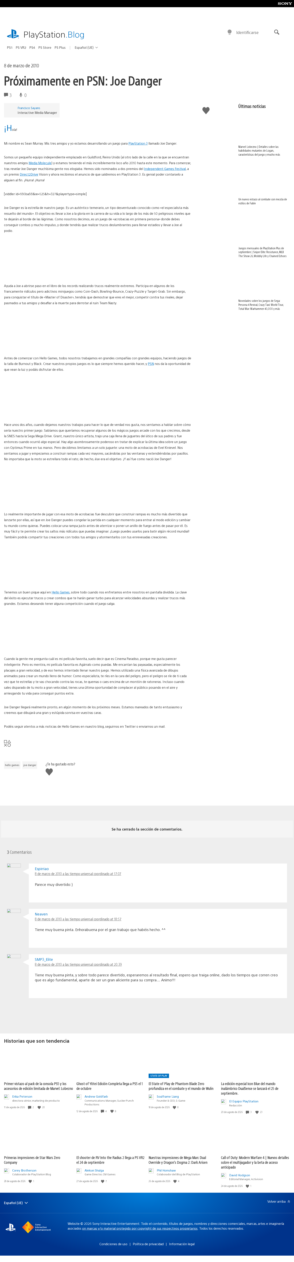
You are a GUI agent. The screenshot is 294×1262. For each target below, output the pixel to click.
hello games (12, 765)
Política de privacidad (148, 1244)
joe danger (29, 765)
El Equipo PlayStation (243, 1101)
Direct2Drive (29, 174)
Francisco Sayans (29, 108)
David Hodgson (239, 1175)
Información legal (182, 1244)
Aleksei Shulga (94, 1170)
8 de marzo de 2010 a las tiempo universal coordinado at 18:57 (78, 919)
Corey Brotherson (24, 1170)
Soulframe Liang (168, 1096)
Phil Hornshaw (166, 1170)
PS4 (32, 47)
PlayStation (54, 34)
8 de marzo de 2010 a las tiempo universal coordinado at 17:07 (78, 873)
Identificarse (247, 32)
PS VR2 (21, 47)
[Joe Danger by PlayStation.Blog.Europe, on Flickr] (35, 272)
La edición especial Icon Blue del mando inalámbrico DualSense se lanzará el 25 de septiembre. (249, 1088)
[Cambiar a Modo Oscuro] (229, 32)
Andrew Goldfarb (96, 1096)
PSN (151, 364)
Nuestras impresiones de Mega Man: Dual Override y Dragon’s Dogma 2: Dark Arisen (178, 1160)
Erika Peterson (22, 1096)
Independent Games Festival (165, 169)
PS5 (10, 47)
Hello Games (61, 592)
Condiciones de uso (113, 1244)
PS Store (44, 47)
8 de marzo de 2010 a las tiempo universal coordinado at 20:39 (78, 964)
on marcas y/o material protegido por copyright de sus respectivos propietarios (140, 1228)
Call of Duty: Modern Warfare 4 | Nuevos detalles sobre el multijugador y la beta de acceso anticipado (255, 1162)
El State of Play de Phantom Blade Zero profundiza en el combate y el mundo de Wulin (181, 1086)
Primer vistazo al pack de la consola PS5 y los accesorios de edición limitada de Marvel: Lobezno (38, 1086)
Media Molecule (40, 163)
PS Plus (60, 47)
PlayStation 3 (138, 143)
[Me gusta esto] (40, 1107)
